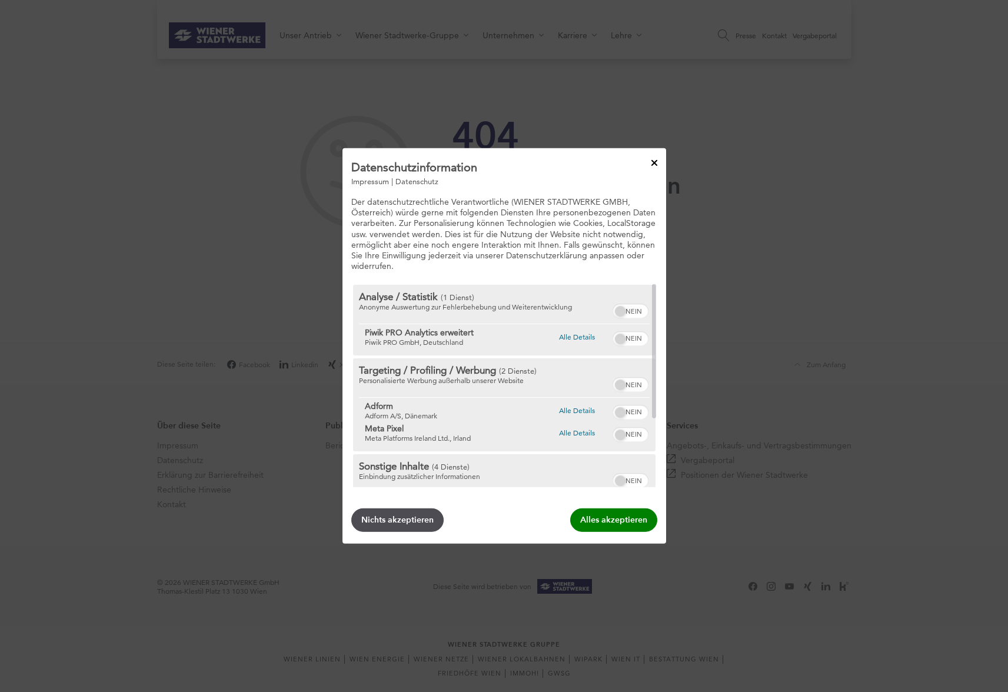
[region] (504, 386)
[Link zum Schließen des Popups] (654, 163)
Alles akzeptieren (613, 520)
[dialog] (504, 346)
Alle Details (577, 336)
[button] (620, 311)
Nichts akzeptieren (397, 520)
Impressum (370, 181)
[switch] (630, 309)
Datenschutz (416, 181)
